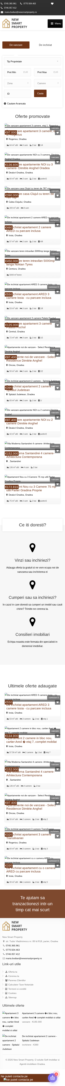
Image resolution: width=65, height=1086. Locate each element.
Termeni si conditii (17, 989)
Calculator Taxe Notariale (20, 984)
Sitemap (12, 997)
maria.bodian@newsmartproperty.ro (21, 12)
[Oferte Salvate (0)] (57, 3)
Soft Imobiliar (50, 1059)
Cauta (40, 93)
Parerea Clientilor (17, 980)
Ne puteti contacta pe (14, 1076)
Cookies (12, 993)
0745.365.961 (10, 3)
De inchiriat (45, 45)
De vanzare (15, 45)
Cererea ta (13, 976)
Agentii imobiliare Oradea (32, 1064)
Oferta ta (12, 972)
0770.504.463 (30, 3)
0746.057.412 (10, 8)
